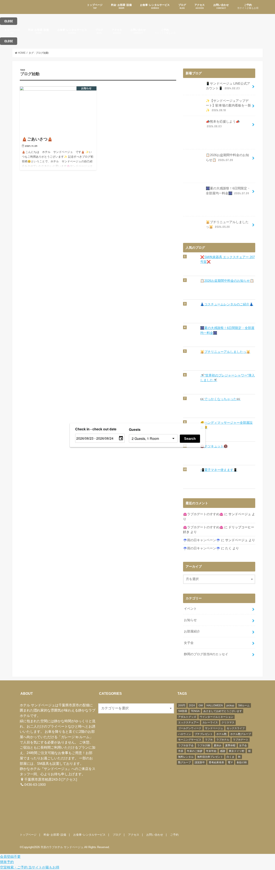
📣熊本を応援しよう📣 (223, 124)
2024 (192, 705)
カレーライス (210, 722)
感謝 (222, 751)
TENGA (195, 711)
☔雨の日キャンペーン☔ (201, 540)
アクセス (199, 6)
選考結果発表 (216, 762)
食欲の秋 (242, 762)
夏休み (218, 745)
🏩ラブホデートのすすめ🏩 (203, 514)
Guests (135, 429)
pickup (230, 705)
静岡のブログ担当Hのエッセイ (206, 654)
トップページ (94, 6)
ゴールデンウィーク (189, 728)
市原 (180, 751)
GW (201, 705)
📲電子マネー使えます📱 (218, 470)
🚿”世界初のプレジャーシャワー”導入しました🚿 (227, 378)
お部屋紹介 (192, 631)
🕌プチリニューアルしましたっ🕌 (227, 224)
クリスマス (228, 722)
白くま (230, 756)
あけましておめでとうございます (222, 711)
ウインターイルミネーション (216, 716)
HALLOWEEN (214, 705)
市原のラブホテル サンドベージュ (62, 847)
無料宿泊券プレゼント (210, 756)
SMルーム (244, 705)
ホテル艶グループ (240, 734)
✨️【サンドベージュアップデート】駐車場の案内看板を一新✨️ (228, 105)
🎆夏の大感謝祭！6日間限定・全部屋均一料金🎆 (228, 191)
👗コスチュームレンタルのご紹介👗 (227, 304)
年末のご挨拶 (194, 751)
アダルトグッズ (187, 716)
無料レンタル (186, 756)
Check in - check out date (95, 428)
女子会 (189, 643)
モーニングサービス (189, 739)
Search (190, 438)
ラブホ (209, 739)
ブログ (182, 6)
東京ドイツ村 (236, 751)
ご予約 (247, 6)
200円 (181, 705)
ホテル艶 (221, 734)
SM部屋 (182, 711)
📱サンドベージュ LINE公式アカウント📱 (228, 86)
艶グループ (184, 762)
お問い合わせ (221, 6)
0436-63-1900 (35, 784)
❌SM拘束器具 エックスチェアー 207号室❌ (227, 259)
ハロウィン (184, 734)
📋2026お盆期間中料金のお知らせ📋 (227, 157)
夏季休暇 (230, 745)
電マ (230, 762)
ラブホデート (240, 739)
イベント (190, 608)
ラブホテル (222, 739)
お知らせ (190, 620)
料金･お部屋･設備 (121, 6)
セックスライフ (236, 728)
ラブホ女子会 (186, 745)
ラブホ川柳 (203, 745)
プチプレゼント (204, 734)
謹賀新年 (200, 762)
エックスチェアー (188, 722)
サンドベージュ (214, 728)
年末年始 (211, 751)
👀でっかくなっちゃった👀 (220, 399)
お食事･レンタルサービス (155, 6)
